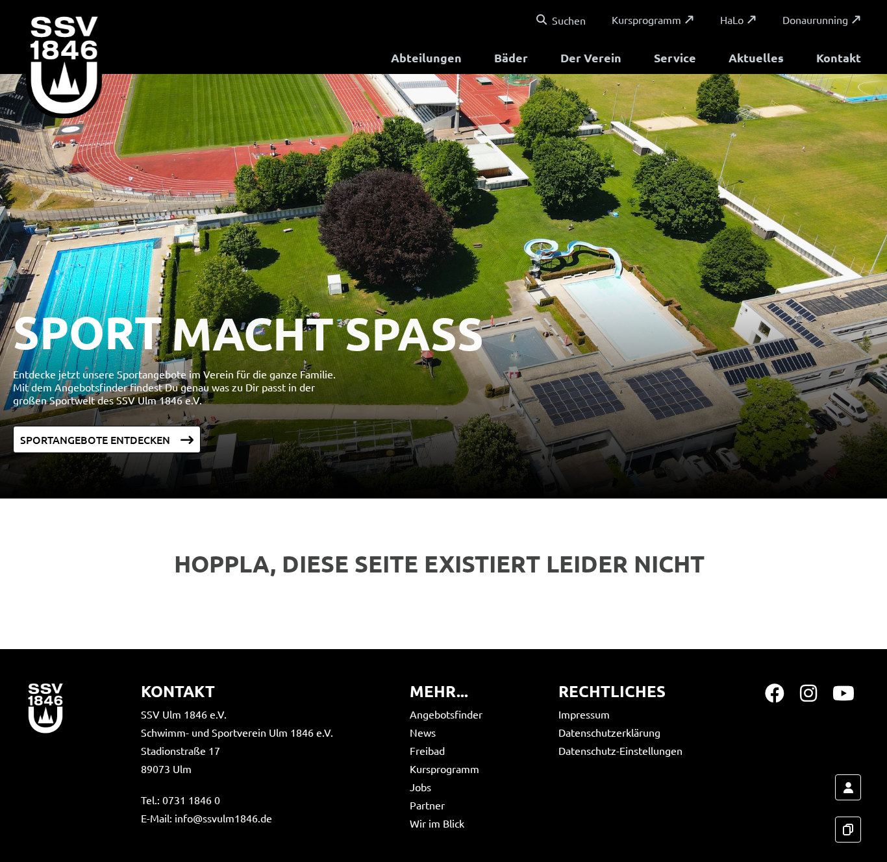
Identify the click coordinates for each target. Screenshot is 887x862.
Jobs (420, 786)
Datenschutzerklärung (609, 732)
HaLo (731, 19)
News (423, 732)
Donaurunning (815, 19)
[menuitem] (426, 59)
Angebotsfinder (446, 714)
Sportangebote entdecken (95, 439)
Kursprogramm (646, 19)
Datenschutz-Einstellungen (620, 750)
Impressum (584, 714)
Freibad (427, 750)
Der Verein (590, 57)
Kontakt (838, 57)
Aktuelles (756, 57)
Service (675, 57)
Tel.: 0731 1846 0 (180, 799)
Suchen (569, 20)
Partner (427, 804)
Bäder (511, 57)
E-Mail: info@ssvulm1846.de (206, 817)
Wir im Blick (437, 823)
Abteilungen (426, 57)
